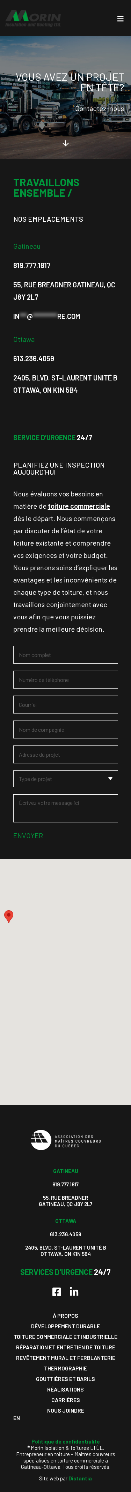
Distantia (80, 1478)
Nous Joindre (65, 1410)
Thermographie (65, 1368)
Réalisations (65, 1389)
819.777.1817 (32, 265)
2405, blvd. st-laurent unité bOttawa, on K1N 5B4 (65, 1250)
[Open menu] (120, 18)
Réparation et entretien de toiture (65, 1347)
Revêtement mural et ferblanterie (65, 1357)
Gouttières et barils (65, 1378)
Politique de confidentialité (65, 1441)
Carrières (65, 1399)
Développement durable (65, 1326)
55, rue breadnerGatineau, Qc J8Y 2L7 (65, 1200)
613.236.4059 (33, 358)
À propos (65, 1315)
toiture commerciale (79, 506)
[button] (8, 916)
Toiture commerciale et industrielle (65, 1336)
